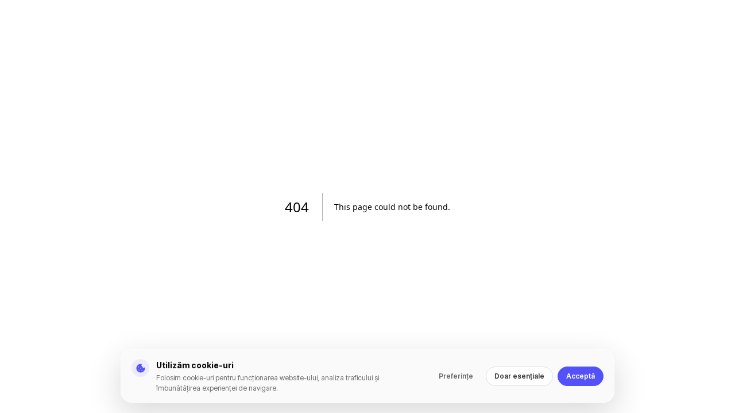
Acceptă (580, 376)
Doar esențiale (519, 376)
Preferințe (456, 376)
